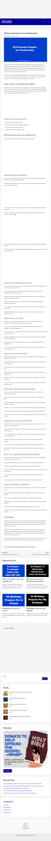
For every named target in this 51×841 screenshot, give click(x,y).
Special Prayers (7, 812)
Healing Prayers (7, 807)
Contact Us (25, 826)
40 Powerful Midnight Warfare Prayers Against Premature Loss (18, 790)
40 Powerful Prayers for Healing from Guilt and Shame (16, 788)
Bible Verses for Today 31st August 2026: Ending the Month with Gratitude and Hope (23, 786)
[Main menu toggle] (48, 21)
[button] (44, 22)
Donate (7, 771)
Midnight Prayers (7, 809)
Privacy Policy (25, 828)
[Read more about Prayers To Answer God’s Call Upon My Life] (13, 570)
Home (25, 823)
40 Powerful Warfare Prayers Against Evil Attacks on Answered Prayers (20, 793)
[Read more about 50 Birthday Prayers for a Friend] (13, 600)
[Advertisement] (25, 9)
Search (4, 676)
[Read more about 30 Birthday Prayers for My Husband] (37, 600)
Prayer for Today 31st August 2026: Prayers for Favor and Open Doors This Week (22, 783)
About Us (25, 824)
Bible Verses (6, 805)
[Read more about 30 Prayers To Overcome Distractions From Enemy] (37, 570)
